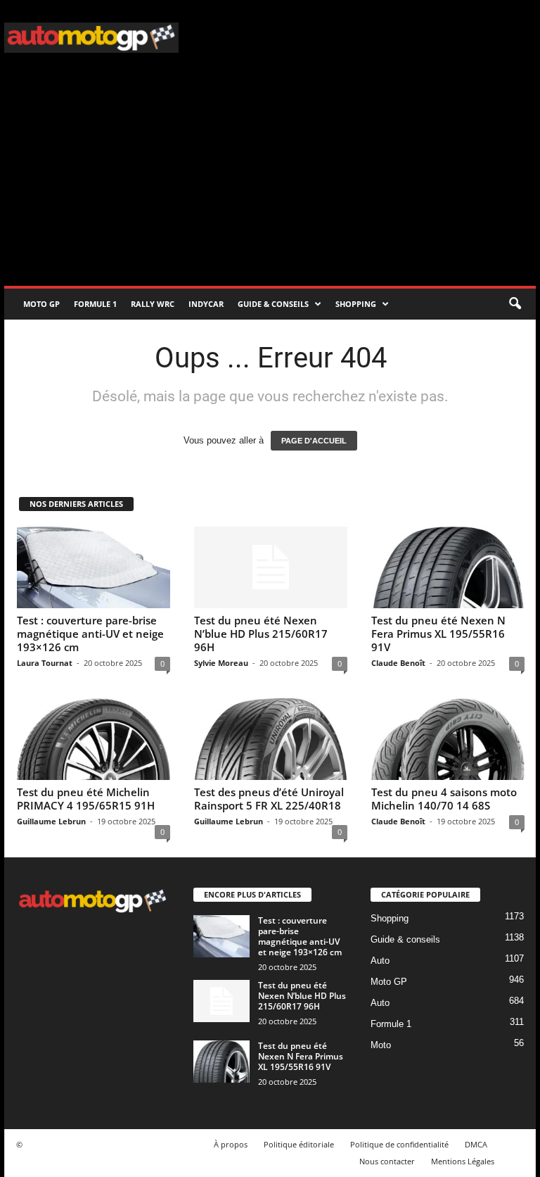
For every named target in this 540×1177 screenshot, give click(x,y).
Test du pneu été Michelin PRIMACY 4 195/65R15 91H (86, 798)
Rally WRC (152, 303)
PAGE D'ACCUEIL (314, 440)
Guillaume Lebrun (51, 821)
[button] (514, 304)
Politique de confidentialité (399, 1144)
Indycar (206, 303)
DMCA (476, 1144)
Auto (380, 960)
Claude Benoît (398, 662)
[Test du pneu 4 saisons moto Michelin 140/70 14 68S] (448, 739)
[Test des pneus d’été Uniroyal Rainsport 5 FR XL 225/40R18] (270, 739)
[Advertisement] (270, 180)
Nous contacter (387, 1161)
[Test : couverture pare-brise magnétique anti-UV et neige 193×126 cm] (93, 567)
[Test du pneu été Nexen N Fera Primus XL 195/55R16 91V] (448, 567)
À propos (231, 1144)
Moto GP (41, 303)
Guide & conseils (273, 303)
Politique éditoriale (299, 1144)
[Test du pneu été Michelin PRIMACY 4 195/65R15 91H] (93, 739)
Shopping (355, 303)
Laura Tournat (44, 662)
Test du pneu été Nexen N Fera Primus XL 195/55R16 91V (438, 633)
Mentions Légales (462, 1161)
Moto (381, 1045)
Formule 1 (95, 303)
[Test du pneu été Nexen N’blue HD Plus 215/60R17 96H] (270, 567)
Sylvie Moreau (221, 662)
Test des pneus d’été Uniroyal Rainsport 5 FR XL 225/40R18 (269, 798)
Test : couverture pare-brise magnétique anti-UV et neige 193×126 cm (90, 633)
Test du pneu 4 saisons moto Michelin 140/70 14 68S (444, 798)
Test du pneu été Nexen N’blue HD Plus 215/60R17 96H (261, 633)
